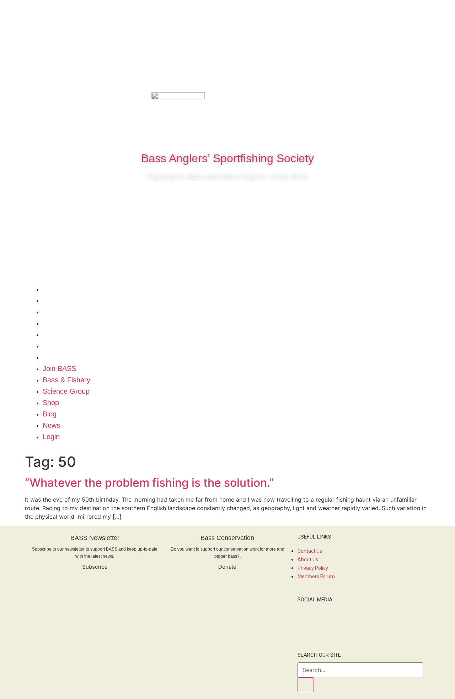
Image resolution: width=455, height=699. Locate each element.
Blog (50, 334)
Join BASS (59, 289)
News (51, 346)
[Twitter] (390, 101)
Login (51, 357)
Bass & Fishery (66, 300)
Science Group (66, 312)
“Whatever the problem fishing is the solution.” (149, 483)
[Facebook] (369, 101)
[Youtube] (411, 101)
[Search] (306, 684)
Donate (227, 566)
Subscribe (95, 566)
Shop (51, 323)
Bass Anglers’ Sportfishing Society (227, 158)
